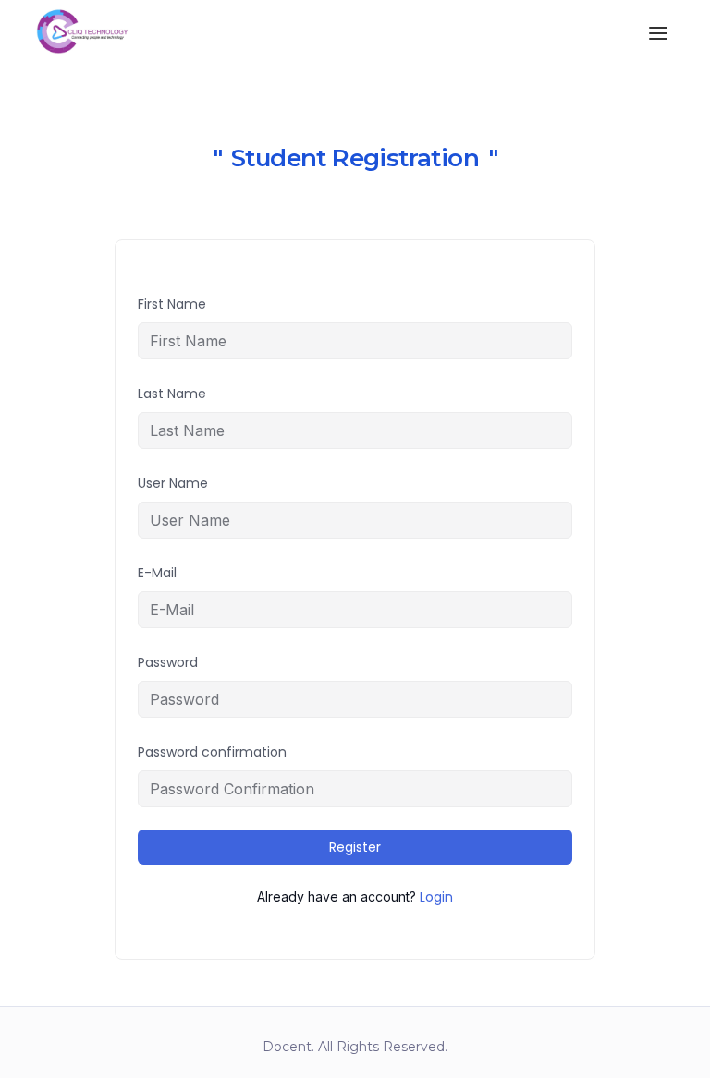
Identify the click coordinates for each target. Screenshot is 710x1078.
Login (436, 897)
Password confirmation (212, 752)
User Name (173, 483)
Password (168, 662)
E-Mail (157, 572)
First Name (172, 304)
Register (355, 847)
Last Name (172, 393)
